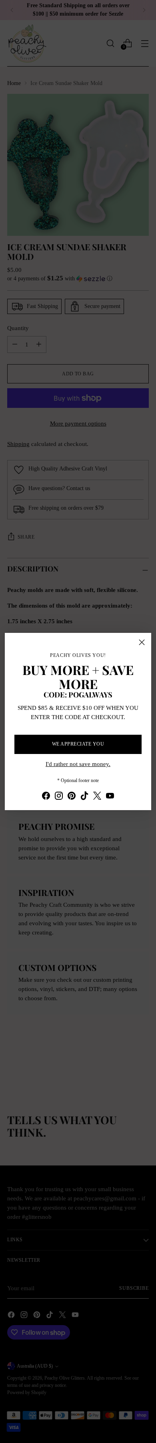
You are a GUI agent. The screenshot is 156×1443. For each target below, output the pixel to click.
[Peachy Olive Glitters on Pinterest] (71, 797)
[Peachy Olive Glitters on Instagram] (59, 797)
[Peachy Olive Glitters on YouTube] (110, 797)
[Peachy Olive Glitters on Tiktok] (84, 797)
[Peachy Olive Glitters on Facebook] (46, 797)
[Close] (142, 642)
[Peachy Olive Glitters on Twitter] (97, 797)
